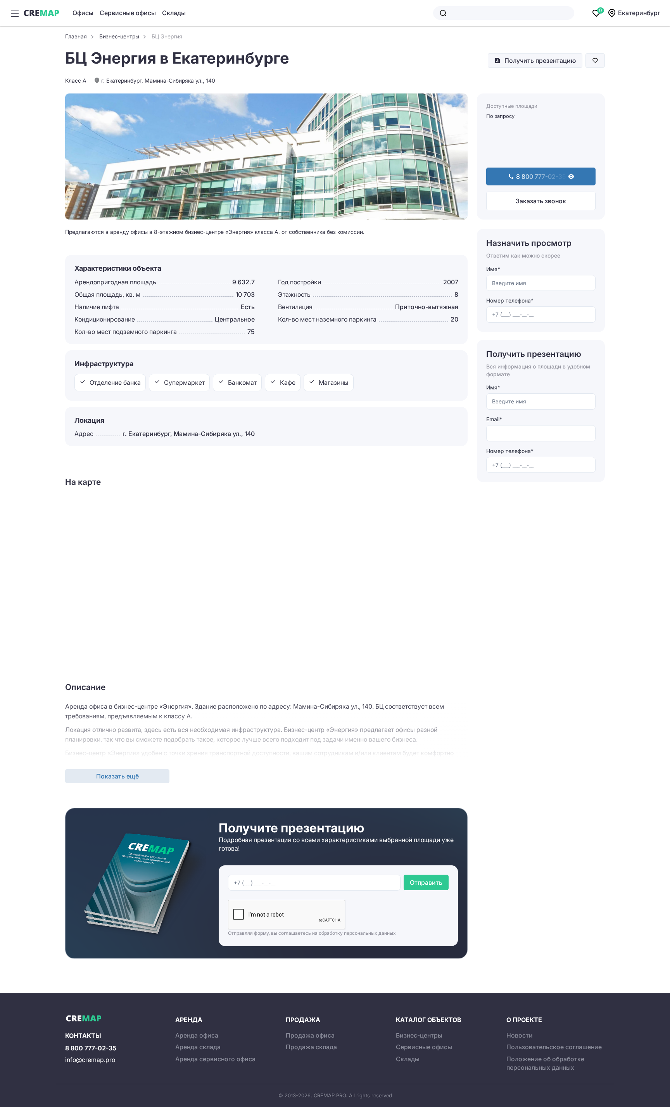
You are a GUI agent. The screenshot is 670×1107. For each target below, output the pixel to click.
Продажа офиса (310, 1035)
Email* (494, 419)
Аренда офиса (196, 1035)
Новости (519, 1035)
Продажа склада (311, 1047)
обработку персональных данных (357, 933)
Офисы (83, 13)
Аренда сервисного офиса (215, 1059)
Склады (174, 13)
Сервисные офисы (128, 13)
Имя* (493, 269)
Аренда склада (198, 1047)
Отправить (426, 882)
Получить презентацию (540, 60)
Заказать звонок (541, 201)
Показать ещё (117, 776)
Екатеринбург (639, 13)
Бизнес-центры (419, 1035)
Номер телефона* (510, 301)
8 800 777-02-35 (90, 1048)
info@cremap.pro (90, 1060)
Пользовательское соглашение (554, 1047)
